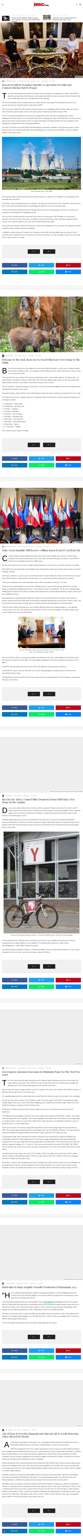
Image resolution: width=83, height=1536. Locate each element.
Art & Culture (19, 1283)
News (57, 15)
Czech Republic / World (18, 15)
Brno (54, 15)
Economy (33, 81)
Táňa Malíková (48, 1302)
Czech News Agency (10, 81)
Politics (27, 15)
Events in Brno (22, 355)
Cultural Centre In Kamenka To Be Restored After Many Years (65, 19)
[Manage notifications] (4, 1531)
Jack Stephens (9, 795)
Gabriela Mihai (9, 355)
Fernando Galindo (9, 1283)
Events (26, 1283)
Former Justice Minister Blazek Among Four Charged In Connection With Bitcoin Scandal (26, 19)
